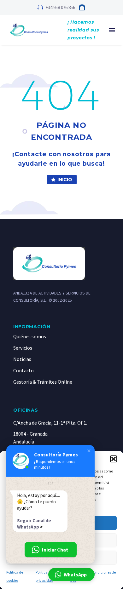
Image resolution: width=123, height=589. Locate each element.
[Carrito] (82, 7)
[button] (113, 459)
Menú (112, 30)
